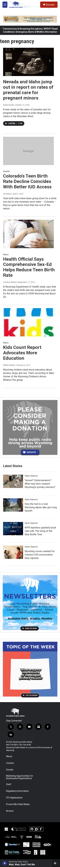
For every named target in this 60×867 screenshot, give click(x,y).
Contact (10, 763)
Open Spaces (31, 476)
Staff (8, 784)
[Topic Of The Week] (30, 669)
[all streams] (56, 863)
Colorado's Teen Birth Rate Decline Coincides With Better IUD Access (27, 181)
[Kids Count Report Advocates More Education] (28, 322)
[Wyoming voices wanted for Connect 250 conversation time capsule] (13, 552)
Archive (10, 811)
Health (6, 171)
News (6, 254)
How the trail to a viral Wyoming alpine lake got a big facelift (41, 507)
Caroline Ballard (10, 282)
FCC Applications (14, 798)
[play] (5, 863)
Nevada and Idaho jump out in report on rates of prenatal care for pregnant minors (28, 89)
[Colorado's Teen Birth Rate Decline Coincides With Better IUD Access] (28, 151)
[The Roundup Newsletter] (30, 602)
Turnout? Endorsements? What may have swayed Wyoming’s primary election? (40, 484)
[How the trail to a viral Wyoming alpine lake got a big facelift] (13, 505)
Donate (50, 4)
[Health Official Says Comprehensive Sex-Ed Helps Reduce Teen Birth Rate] (28, 234)
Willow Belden (9, 365)
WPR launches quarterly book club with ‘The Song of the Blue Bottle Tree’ (40, 531)
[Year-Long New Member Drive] (30, 427)
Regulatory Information (17, 791)
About (9, 756)
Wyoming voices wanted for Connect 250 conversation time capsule (40, 555)
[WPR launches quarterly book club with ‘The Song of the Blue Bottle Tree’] (13, 528)
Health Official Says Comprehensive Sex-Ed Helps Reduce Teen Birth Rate (29, 267)
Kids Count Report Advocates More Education (22, 353)
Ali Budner (7, 194)
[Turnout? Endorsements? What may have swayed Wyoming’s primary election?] (13, 481)
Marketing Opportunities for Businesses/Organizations (19, 777)
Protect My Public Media (18, 804)
